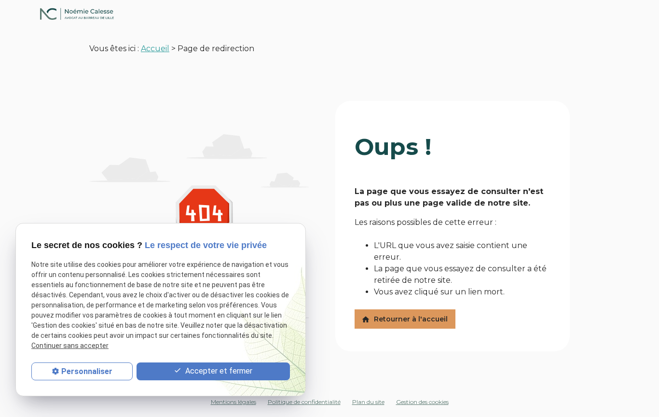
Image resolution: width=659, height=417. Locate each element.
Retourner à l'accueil (404, 319)
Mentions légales (233, 401)
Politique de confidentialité (304, 401)
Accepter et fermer (217, 370)
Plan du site (368, 401)
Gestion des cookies (422, 401)
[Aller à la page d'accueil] (329, 14)
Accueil (155, 48)
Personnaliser (86, 371)
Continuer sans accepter (70, 345)
